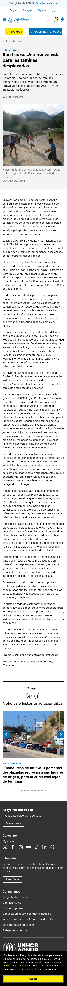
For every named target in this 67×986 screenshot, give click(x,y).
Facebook (12, 847)
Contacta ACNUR (13, 903)
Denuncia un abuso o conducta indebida (27, 914)
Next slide (60, 734)
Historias (16, 41)
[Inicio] (20, 20)
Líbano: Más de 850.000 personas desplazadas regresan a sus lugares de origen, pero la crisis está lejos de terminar (33, 774)
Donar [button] (56, 22)
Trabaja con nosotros (15, 930)
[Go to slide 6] (39, 791)
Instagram (20, 847)
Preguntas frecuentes (15, 897)
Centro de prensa (13, 908)
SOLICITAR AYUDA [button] (47, 31)
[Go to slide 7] (43, 791)
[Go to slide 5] (36, 791)
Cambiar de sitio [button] (45, 3)
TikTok (36, 847)
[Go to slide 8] (46, 791)
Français (27, 10)
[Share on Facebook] (37, 696)
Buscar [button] (50, 22)
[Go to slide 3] (29, 791)
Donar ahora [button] (13, 823)
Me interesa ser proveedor (18, 925)
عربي (54, 10)
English (14, 10)
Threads (52, 847)
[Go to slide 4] (32, 791)
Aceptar (33, 978)
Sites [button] (62, 22)
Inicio (5, 41)
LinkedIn (44, 847)
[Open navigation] (4, 20)
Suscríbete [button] (12, 879)
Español (41, 10)
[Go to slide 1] (22, 791)
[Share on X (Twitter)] (29, 696)
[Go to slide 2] (25, 791)
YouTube (28, 847)
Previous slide (6, 734)
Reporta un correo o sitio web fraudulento (28, 919)
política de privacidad (14, 966)
